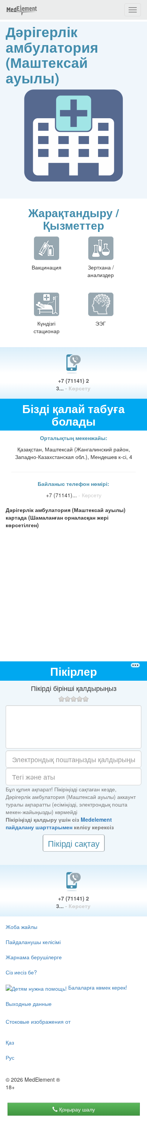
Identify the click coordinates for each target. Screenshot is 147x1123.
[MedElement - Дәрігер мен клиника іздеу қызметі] (21, 9)
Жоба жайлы (21, 926)
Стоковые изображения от (38, 1021)
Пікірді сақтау (74, 843)
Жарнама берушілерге (34, 957)
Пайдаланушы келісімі (33, 942)
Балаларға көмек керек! (97, 987)
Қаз (10, 1042)
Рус (10, 1057)
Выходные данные (29, 1003)
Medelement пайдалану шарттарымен (59, 823)
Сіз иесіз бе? (21, 972)
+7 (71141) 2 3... (73, 384)
